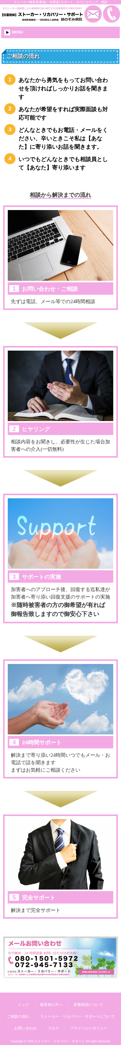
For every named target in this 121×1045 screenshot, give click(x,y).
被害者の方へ (51, 1004)
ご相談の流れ (18, 1016)
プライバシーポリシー (88, 1028)
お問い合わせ (25, 1028)
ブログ (53, 1028)
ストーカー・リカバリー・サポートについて (77, 1016)
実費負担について (88, 1004)
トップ (23, 1004)
